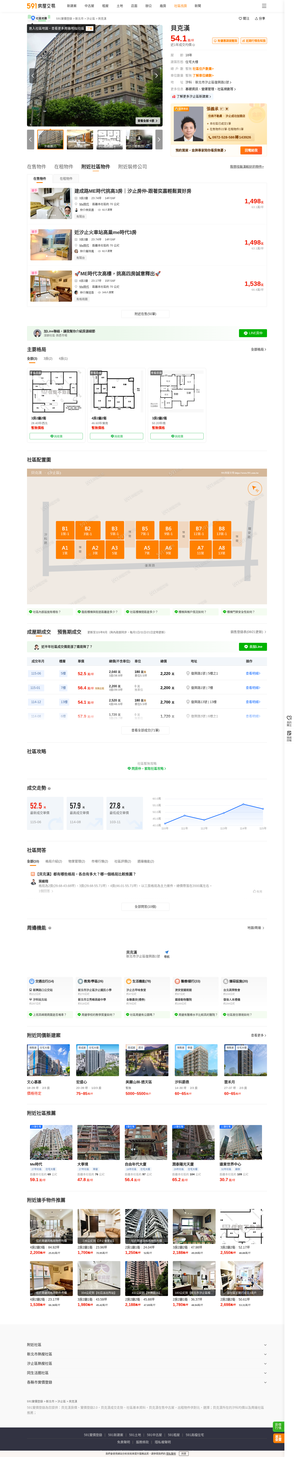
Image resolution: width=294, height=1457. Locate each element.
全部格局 (257, 349)
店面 (134, 6)
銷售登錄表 (247, 632)
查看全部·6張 (146, 120)
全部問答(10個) (145, 906)
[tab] (40, 178)
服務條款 (142, 1442)
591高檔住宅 (195, 1435)
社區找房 (180, 6)
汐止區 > (92, 18)
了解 (89, 28)
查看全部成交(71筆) (145, 730)
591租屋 (174, 1435)
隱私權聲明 (163, 1442)
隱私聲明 (171, 1453)
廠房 (163, 6)
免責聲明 (123, 1442)
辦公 (148, 6)
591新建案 (115, 1435)
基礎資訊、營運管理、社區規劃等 (209, 89)
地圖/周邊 (254, 928)
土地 (120, 6)
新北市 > (80, 18)
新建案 (72, 6)
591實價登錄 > (65, 18)
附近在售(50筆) (145, 314)
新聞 (198, 6)
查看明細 (252, 673)
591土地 (135, 1435)
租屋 (105, 6)
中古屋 (89, 6)
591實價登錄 (93, 1435)
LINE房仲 (256, 333)
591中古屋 (154, 1435)
